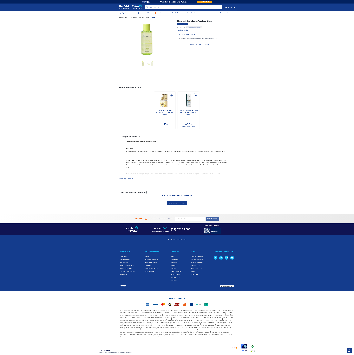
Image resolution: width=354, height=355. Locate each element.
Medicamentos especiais (151, 259)
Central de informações (197, 256)
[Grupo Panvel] (104, 350)
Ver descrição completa (126, 179)
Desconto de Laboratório (227, 13)
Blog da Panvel (124, 262)
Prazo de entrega (195, 265)
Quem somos (123, 256)
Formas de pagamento (197, 262)
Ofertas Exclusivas (191, 13)
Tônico (153, 17)
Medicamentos (174, 259)
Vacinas (147, 256)
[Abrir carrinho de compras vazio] (234, 7)
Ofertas (193, 271)
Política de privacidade (126, 268)
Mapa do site (194, 274)
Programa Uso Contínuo (151, 268)
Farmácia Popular (149, 271)
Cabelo (135, 17)
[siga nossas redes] (215, 258)
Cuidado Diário (174, 262)
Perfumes (173, 268)
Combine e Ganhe (208, 13)
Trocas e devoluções (196, 268)
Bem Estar (173, 265)
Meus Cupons (161, 13)
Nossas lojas (123, 274)
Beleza (130, 17)
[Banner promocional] (177, 2)
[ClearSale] (234, 348)
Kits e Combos (175, 13)
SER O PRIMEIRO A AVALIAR (177, 203)
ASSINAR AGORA (212, 219)
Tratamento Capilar (144, 17)
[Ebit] (244, 348)
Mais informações (182, 30)
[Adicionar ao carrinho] (172, 95)
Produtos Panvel (175, 277)
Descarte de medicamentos (127, 271)
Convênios (148, 265)
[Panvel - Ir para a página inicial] (123, 7)
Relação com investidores (127, 265)
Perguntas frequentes (197, 259)
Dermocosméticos (175, 274)
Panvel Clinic (174, 280)
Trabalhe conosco (125, 259)
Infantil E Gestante (176, 271)
